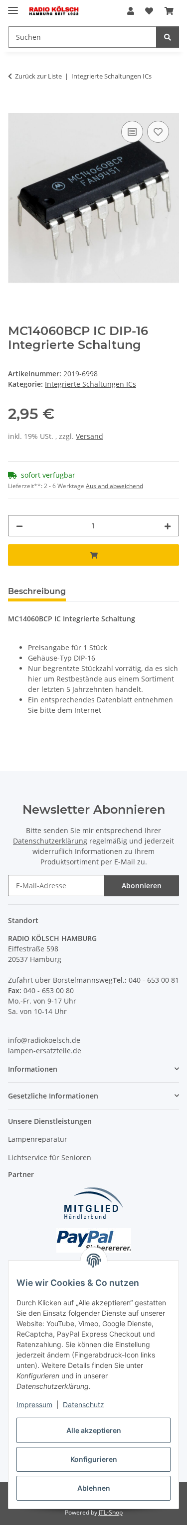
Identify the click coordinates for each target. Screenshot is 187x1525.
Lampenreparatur (37, 1139)
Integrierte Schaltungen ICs (90, 384)
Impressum (34, 1404)
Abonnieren (142, 885)
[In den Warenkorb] (16, 107)
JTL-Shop (111, 1512)
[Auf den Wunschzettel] (158, 132)
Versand (89, 436)
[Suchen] (167, 37)
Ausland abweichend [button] (114, 486)
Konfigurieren (93, 1459)
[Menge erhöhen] (168, 525)
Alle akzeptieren (93, 1430)
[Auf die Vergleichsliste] (132, 132)
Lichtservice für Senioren (49, 1157)
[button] (131, 11)
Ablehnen (93, 1488)
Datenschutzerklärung (50, 841)
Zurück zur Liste (38, 76)
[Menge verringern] (19, 525)
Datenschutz (83, 1404)
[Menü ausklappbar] (13, 6)
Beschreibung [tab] (37, 591)
